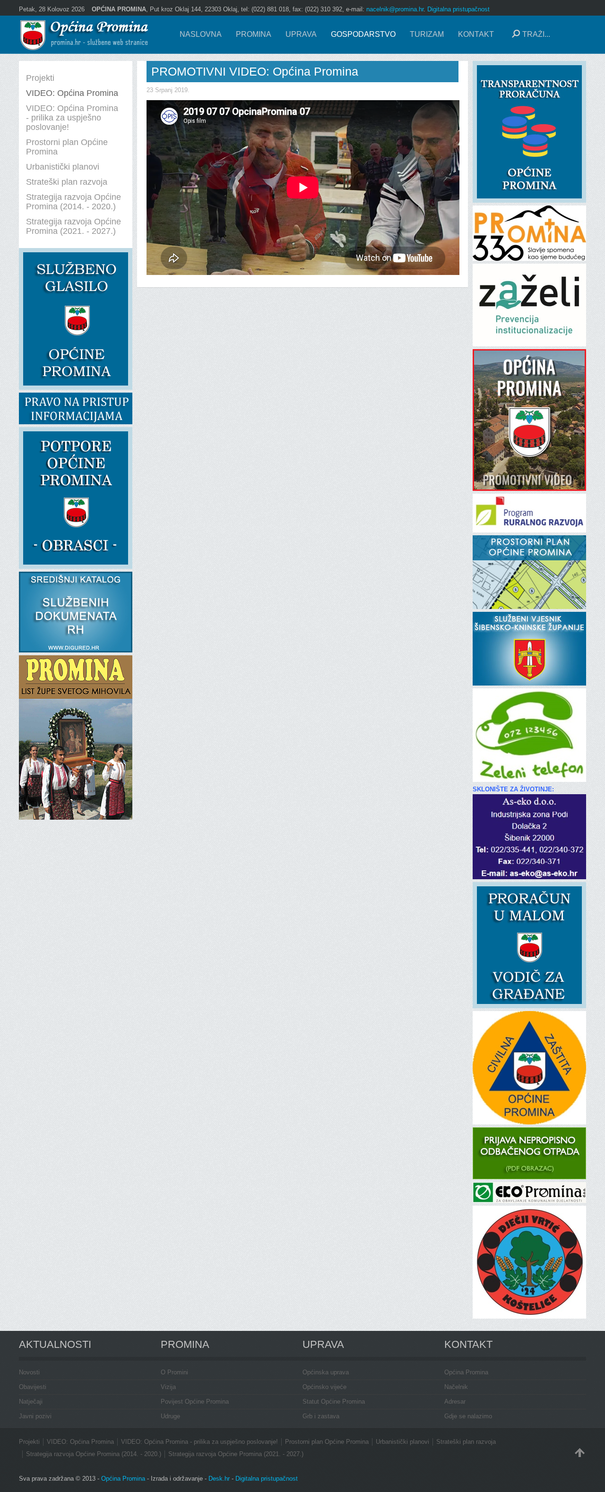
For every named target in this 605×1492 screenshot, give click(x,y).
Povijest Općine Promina (195, 1401)
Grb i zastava (320, 1416)
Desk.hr (219, 1478)
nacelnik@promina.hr (395, 9)
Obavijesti (32, 1386)
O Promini (174, 1372)
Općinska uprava (325, 1372)
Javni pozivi (35, 1416)
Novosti (29, 1372)
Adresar (455, 1401)
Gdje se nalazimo (468, 1416)
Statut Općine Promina (333, 1401)
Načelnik (456, 1386)
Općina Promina (466, 1372)
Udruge (170, 1416)
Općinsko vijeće (324, 1386)
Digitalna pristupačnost (458, 9)
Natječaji (31, 1401)
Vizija (168, 1386)
